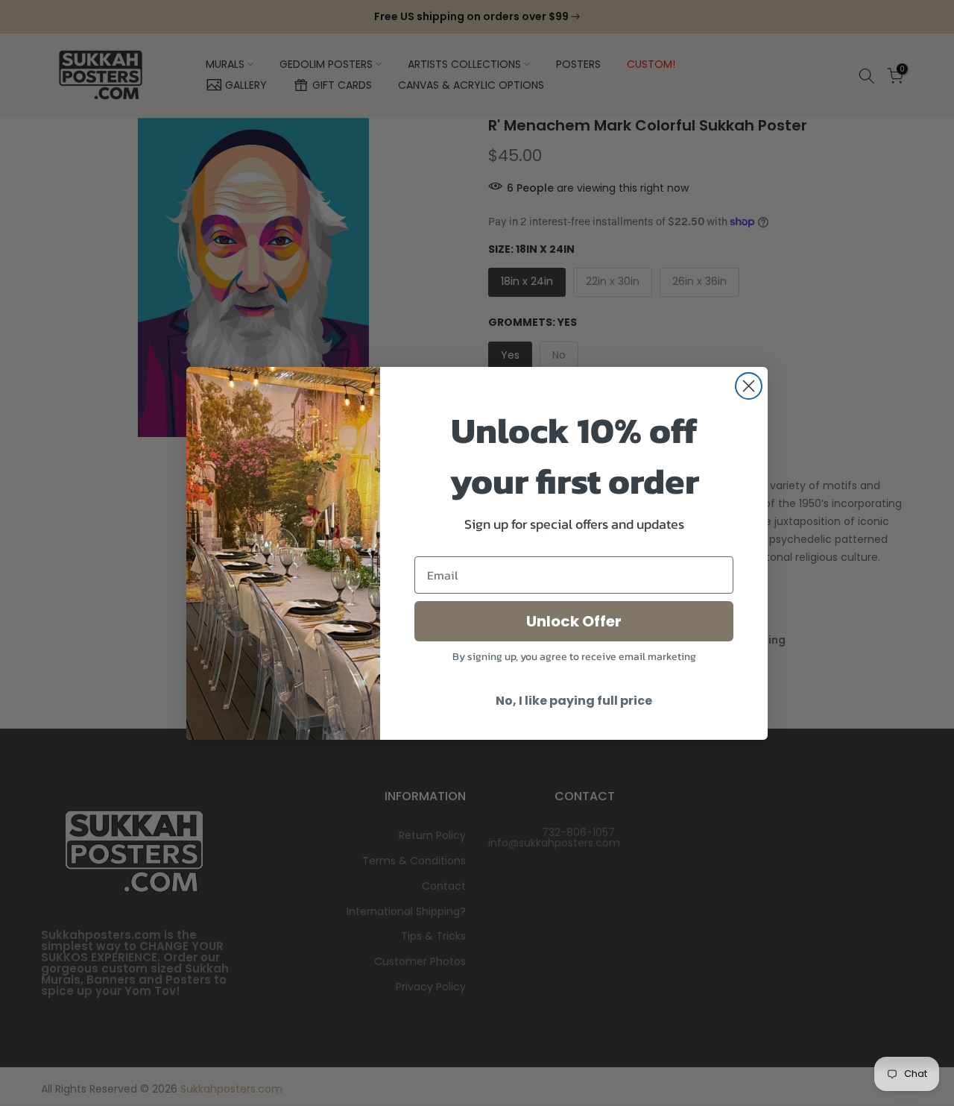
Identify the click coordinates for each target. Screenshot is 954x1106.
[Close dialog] (749, 386)
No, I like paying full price (574, 700)
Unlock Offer (574, 621)
